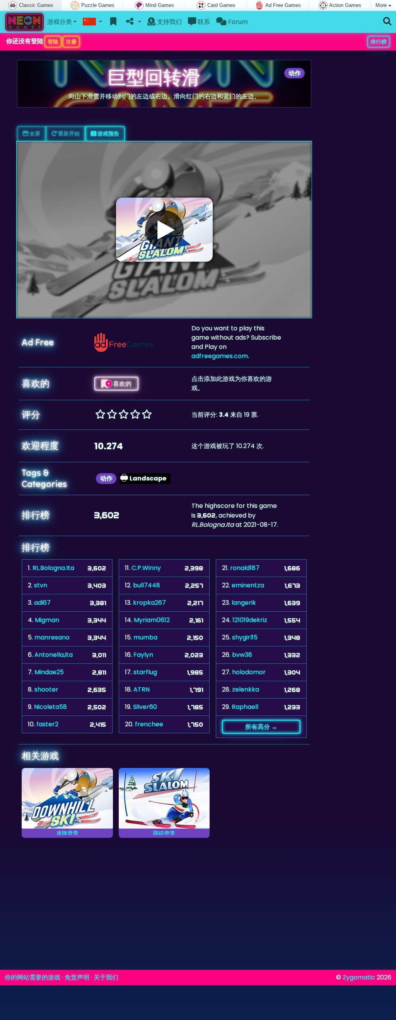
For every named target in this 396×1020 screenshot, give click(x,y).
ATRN (141, 689)
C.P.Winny (146, 567)
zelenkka (245, 689)
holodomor (249, 672)
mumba (145, 637)
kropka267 (149, 602)
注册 (71, 41)
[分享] (132, 22)
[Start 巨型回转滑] (164, 229)
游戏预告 (107, 133)
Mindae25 (49, 672)
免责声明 (77, 977)
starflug (145, 672)
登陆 (53, 41)
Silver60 (145, 706)
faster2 (47, 724)
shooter (46, 689)
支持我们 (168, 21)
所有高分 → (261, 727)
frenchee (149, 724)
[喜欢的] (113, 22)
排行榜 (378, 41)
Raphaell (245, 706)
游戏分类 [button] (59, 21)
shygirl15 (245, 637)
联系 (203, 21)
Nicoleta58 (50, 706)
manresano (52, 637)
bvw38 (242, 654)
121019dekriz (249, 620)
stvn (40, 585)
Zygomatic (359, 977)
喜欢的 (121, 383)
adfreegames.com (219, 356)
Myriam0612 (152, 620)
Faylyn (143, 654)
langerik (244, 602)
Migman (47, 620)
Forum (237, 21)
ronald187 (244, 567)
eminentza (248, 585)
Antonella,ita (53, 654)
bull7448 (146, 585)
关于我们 (106, 977)
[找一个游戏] (387, 21)
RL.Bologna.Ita (53, 567)
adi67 (42, 602)
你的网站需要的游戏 (32, 977)
